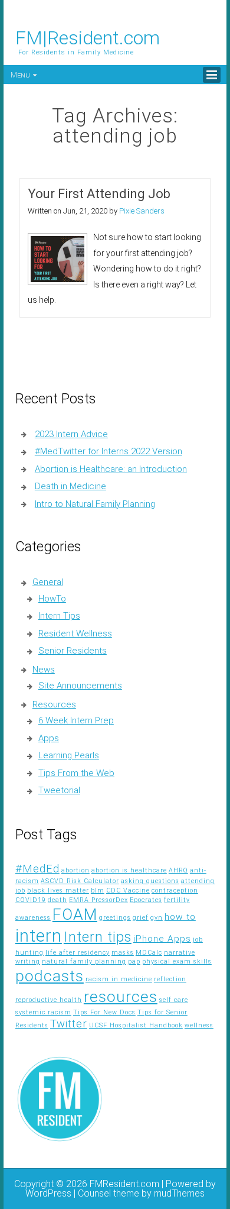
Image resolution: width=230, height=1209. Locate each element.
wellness (199, 1025)
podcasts (49, 975)
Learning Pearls (68, 755)
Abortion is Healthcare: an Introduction (111, 469)
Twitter (68, 1023)
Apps (48, 738)
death (57, 900)
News (43, 669)
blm (97, 890)
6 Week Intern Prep (76, 720)
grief (141, 918)
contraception (175, 890)
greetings (115, 918)
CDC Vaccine (128, 890)
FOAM (74, 914)
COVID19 (30, 900)
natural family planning (84, 961)
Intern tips (98, 937)
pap (134, 961)
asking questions (150, 881)
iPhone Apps (162, 938)
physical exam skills (177, 961)
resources (120, 996)
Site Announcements (80, 685)
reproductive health (48, 1000)
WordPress (48, 1193)
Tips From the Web (76, 773)
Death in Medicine (70, 486)
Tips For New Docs (104, 1012)
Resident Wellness (75, 633)
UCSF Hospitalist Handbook (136, 1025)
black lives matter (58, 890)
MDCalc (149, 952)
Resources (54, 704)
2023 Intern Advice (71, 434)
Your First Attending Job (99, 193)
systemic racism (43, 1012)
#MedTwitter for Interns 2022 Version (108, 451)
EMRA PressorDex (98, 900)
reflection (170, 979)
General (47, 582)
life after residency (77, 952)
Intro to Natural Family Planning (95, 504)
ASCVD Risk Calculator (80, 881)
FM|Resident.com (87, 37)
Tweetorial (59, 790)
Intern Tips (59, 615)
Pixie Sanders (142, 210)
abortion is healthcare (129, 870)
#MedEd (37, 868)
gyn (156, 918)
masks (122, 952)
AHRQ (178, 870)
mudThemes (179, 1193)
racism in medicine (119, 979)
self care (173, 1000)
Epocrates (146, 900)
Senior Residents (72, 650)
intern (38, 936)
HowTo (52, 598)
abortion (75, 870)
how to (180, 916)
